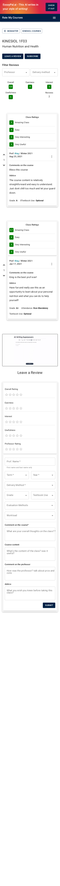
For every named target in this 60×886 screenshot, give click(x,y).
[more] (51, 156)
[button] (17, 475)
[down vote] (4, 165)
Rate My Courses (12, 17)
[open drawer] (54, 17)
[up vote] (4, 154)
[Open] (26, 72)
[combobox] (15, 72)
